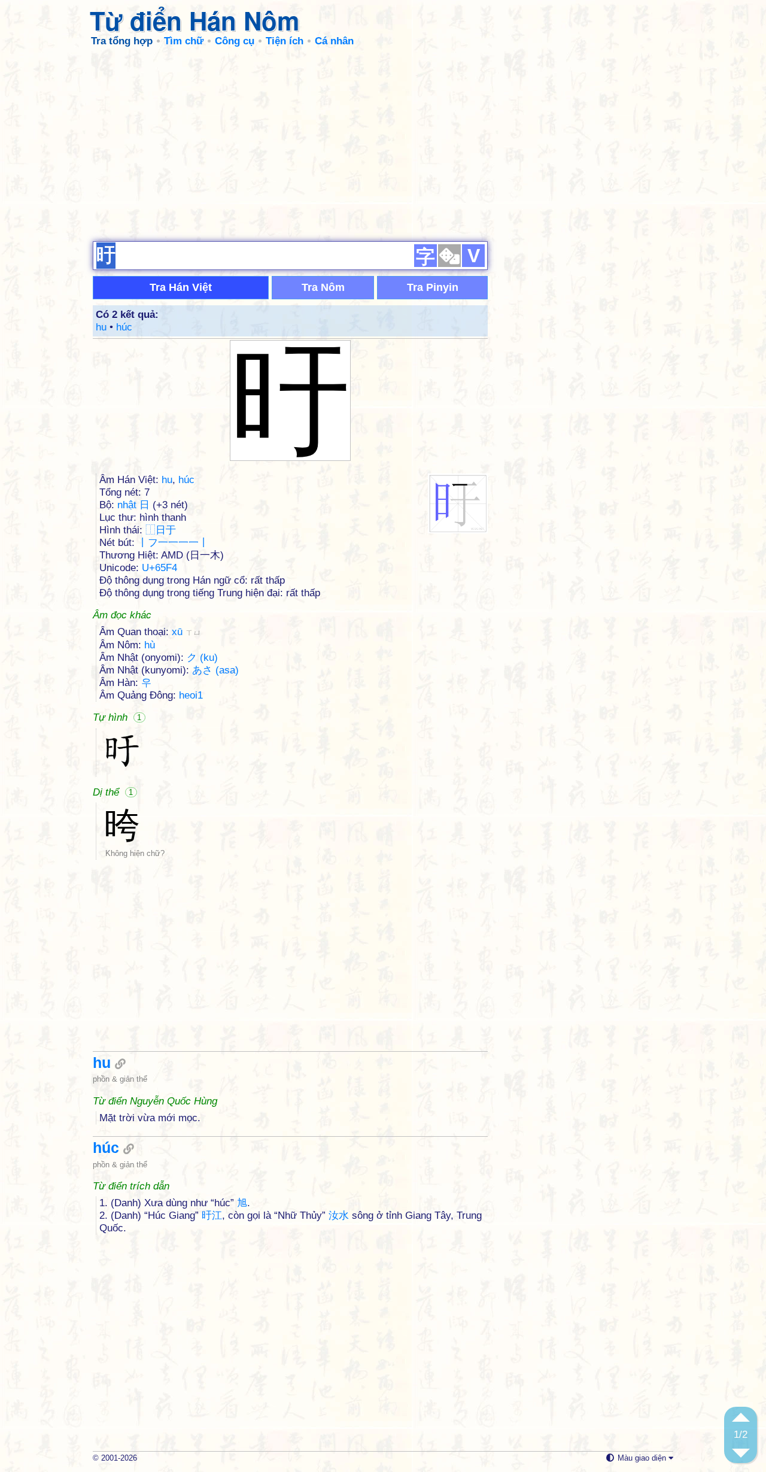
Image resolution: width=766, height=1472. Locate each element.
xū (186, 632)
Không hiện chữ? (135, 853)
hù (149, 645)
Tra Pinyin (432, 287)
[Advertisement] (383, 143)
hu (101, 327)
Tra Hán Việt (181, 287)
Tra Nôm (323, 287)
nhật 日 (133, 505)
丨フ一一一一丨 (173, 542)
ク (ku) (202, 657)
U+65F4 (159, 567)
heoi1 (191, 695)
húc (124, 327)
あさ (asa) (215, 670)
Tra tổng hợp (122, 41)
